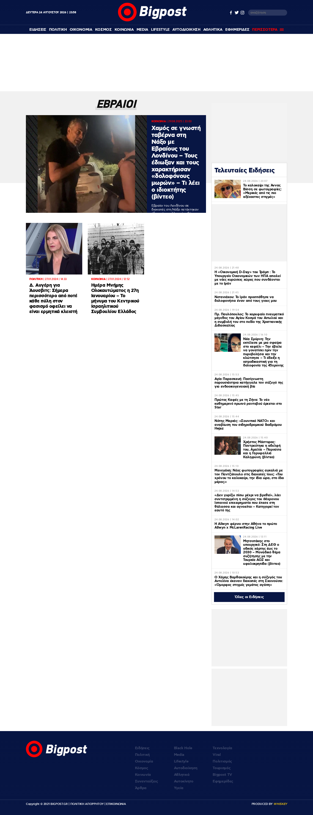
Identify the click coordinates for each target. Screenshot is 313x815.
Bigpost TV (222, 774)
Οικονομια (81, 29)
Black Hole (183, 748)
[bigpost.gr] (152, 20)
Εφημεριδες (237, 29)
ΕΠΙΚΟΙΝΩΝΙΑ (116, 804)
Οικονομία (144, 761)
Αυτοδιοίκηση (185, 768)
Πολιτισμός (222, 761)
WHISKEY (280, 804)
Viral (217, 754)
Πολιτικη (58, 29)
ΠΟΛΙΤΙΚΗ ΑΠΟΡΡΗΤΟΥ (87, 804)
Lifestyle (160, 29)
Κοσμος (103, 29)
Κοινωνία (143, 774)
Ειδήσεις (142, 748)
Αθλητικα (212, 29)
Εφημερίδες (223, 781)
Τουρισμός (222, 768)
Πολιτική (142, 754)
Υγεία (178, 788)
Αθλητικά (181, 774)
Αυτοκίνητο (184, 781)
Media (142, 29)
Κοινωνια (124, 29)
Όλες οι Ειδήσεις (249, 597)
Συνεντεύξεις (146, 781)
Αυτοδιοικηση (186, 29)
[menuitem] (37, 29)
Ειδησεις (37, 29)
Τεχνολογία (222, 748)
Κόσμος (141, 768)
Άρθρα (140, 788)
